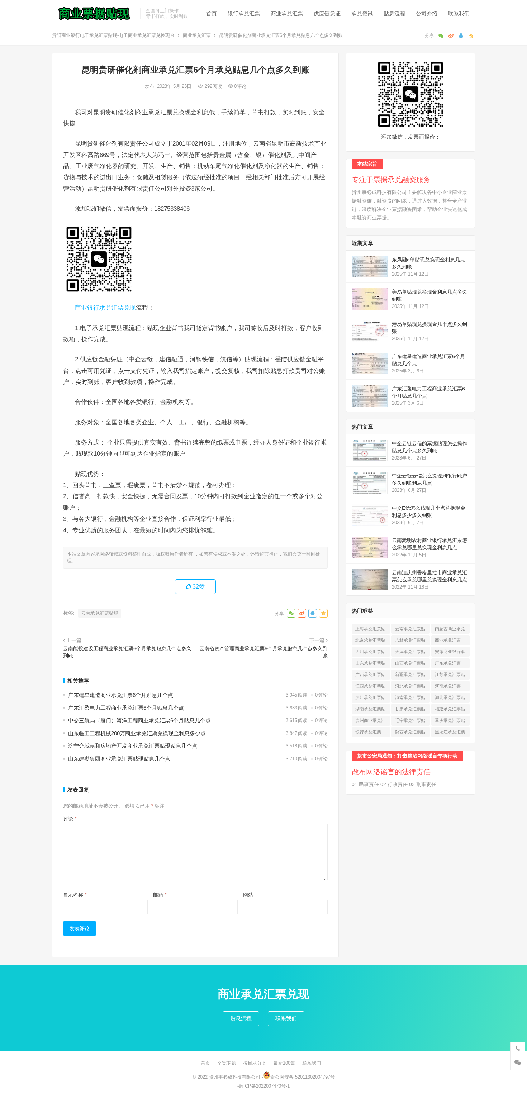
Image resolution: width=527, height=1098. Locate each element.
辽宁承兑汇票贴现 (410, 722)
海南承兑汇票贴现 (410, 699)
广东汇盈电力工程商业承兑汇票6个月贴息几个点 (126, 708)
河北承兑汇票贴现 (410, 687)
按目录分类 (254, 1063)
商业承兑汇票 (287, 13)
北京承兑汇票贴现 (370, 641)
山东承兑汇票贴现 (370, 664)
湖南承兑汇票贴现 (370, 710)
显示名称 (74, 895)
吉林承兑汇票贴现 (410, 641)
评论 (69, 819)
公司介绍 (426, 13)
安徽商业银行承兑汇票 (450, 653)
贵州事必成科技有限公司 (234, 1077)
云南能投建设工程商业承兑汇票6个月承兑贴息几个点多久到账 (127, 652)
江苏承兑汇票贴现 (450, 676)
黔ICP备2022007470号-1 (264, 1086)
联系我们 (459, 13)
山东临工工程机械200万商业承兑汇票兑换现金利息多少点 (137, 733)
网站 (248, 895)
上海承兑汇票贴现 (370, 630)
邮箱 (159, 895)
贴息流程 (394, 13)
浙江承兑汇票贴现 (370, 699)
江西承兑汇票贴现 (370, 687)
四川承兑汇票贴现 (370, 653)
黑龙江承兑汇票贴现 (450, 733)
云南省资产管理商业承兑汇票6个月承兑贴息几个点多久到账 (263, 652)
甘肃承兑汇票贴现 (410, 710)
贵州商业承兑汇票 (370, 722)
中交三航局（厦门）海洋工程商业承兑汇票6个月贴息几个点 (139, 720)
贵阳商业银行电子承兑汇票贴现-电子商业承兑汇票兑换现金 (113, 35)
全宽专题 (226, 1063)
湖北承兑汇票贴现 (450, 699)
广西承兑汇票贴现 (370, 676)
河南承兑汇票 (448, 687)
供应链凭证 (327, 13)
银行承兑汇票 (244, 13)
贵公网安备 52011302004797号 (302, 1077)
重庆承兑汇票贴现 (450, 722)
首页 (211, 13)
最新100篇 (284, 1063)
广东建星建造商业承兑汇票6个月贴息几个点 (120, 695)
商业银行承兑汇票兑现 (105, 307)
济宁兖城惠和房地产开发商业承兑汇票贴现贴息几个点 (132, 746)
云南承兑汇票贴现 (99, 613)
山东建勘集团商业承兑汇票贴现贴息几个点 (119, 759)
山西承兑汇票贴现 (410, 664)
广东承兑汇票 (448, 664)
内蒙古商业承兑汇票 (450, 630)
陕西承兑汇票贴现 (410, 733)
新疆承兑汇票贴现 (410, 676)
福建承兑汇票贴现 (450, 710)
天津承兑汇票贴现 (410, 653)
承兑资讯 (362, 13)
